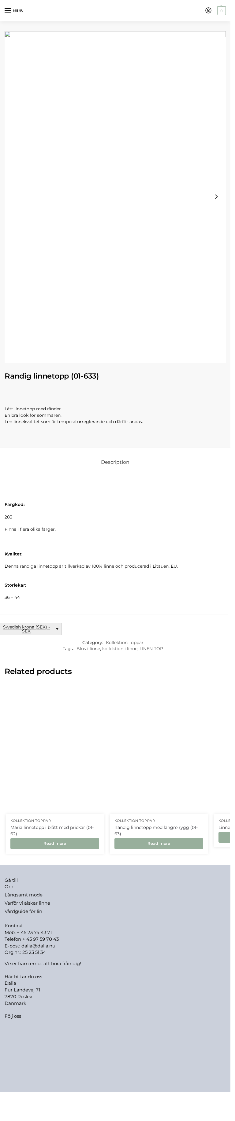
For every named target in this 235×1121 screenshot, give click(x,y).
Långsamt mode (24, 895)
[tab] (115, 462)
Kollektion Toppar (125, 642)
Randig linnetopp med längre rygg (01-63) (156, 830)
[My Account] (208, 11)
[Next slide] (216, 196)
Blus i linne (88, 648)
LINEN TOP (151, 648)
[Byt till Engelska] (92, 1098)
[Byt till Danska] (115, 1098)
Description (115, 462)
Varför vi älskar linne (27, 903)
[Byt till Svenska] (138, 1098)
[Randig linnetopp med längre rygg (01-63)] (159, 749)
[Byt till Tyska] (104, 1098)
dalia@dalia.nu (38, 946)
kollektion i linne (119, 648)
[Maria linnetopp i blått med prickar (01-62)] (55, 749)
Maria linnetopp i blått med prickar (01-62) (52, 830)
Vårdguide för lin (23, 911)
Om (9, 886)
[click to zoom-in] (115, 197)
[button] (221, 10)
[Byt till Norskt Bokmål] (127, 1098)
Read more (54, 843)
